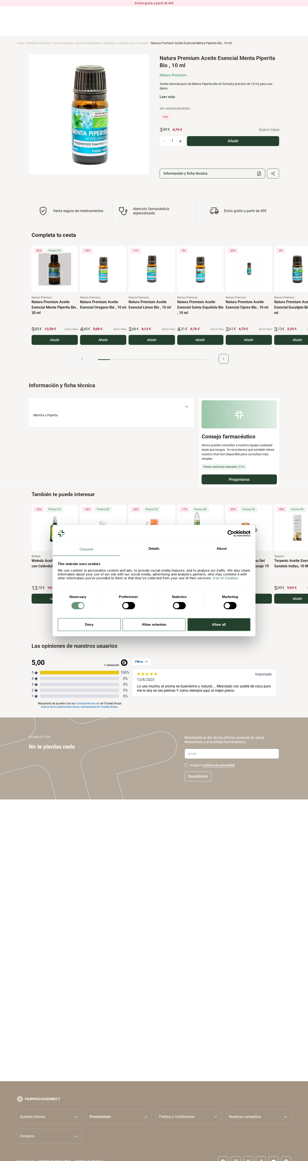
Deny (89, 624)
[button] (119, 1116)
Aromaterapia (63, 43)
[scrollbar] (153, 359)
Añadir (55, 340)
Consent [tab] (86, 549)
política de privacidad (219, 765)
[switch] (128, 605)
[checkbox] (186, 765)
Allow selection (154, 624)
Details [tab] (154, 548)
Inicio (20, 43)
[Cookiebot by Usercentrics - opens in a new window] (231, 533)
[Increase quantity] (180, 141)
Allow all (219, 624)
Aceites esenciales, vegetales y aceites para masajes (112, 43)
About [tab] (222, 548)
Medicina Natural (39, 43)
